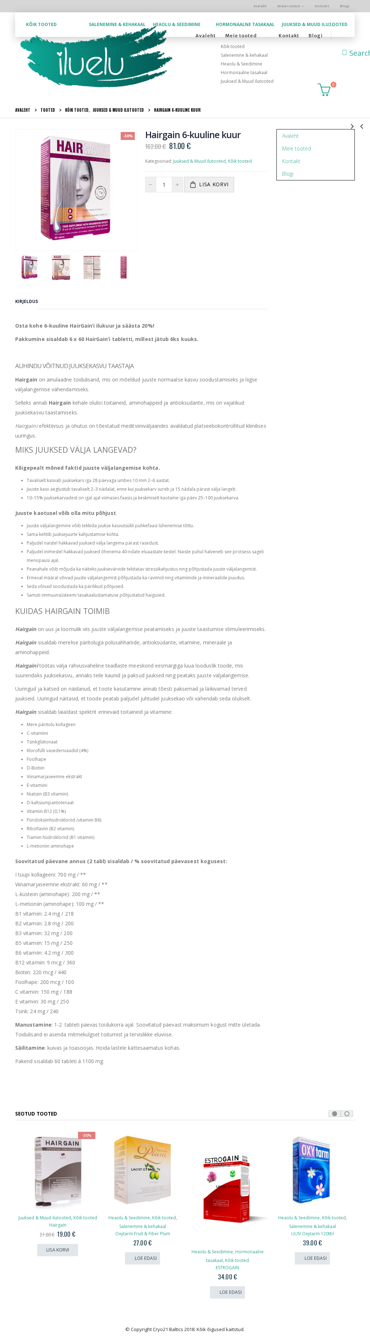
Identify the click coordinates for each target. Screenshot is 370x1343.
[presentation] (20, 190)
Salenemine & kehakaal (117, 24)
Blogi (344, 6)
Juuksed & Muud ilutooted (315, 24)
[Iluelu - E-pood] (96, 57)
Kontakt (322, 6)
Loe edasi (61, 1258)
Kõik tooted (41, 24)
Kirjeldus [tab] (26, 301)
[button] (334, 1113)
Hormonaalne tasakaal (245, 24)
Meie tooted (289, 6)
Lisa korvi (213, 184)
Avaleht (260, 6)
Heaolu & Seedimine (177, 24)
